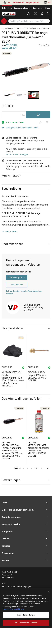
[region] (26, 608)
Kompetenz (37, 8)
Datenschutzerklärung (13, 609)
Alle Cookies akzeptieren (26, 622)
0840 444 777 (17, 284)
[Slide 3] (24, 468)
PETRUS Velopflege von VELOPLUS (37, 28)
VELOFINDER (8, 577)
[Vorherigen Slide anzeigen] (41, 468)
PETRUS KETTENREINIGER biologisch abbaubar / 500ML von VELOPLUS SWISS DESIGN (38, 449)
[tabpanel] (26, 70)
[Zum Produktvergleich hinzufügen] (47, 122)
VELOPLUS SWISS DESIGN (9, 46)
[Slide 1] (16, 468)
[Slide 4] (28, 468)
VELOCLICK (7, 574)
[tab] (9, 95)
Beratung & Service (22, 8)
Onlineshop (7, 8)
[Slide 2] (20, 468)
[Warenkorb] (48, 14)
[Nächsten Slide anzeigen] (47, 468)
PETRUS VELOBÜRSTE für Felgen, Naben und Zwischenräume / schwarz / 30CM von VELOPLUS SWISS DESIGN (12, 450)
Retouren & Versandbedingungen (16, 586)
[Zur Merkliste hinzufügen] (40, 122)
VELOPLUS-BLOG (9, 572)
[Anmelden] (28, 14)
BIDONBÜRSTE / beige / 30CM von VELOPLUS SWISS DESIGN (37, 376)
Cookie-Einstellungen (26, 615)
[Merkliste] (42, 14)
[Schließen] (49, 592)
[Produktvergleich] (35, 14)
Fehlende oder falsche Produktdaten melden (24, 292)
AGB (4, 583)
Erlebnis (48, 8)
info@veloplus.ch (16, 277)
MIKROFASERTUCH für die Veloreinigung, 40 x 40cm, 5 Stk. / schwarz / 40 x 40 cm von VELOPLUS (13, 379)
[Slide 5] (31, 468)
